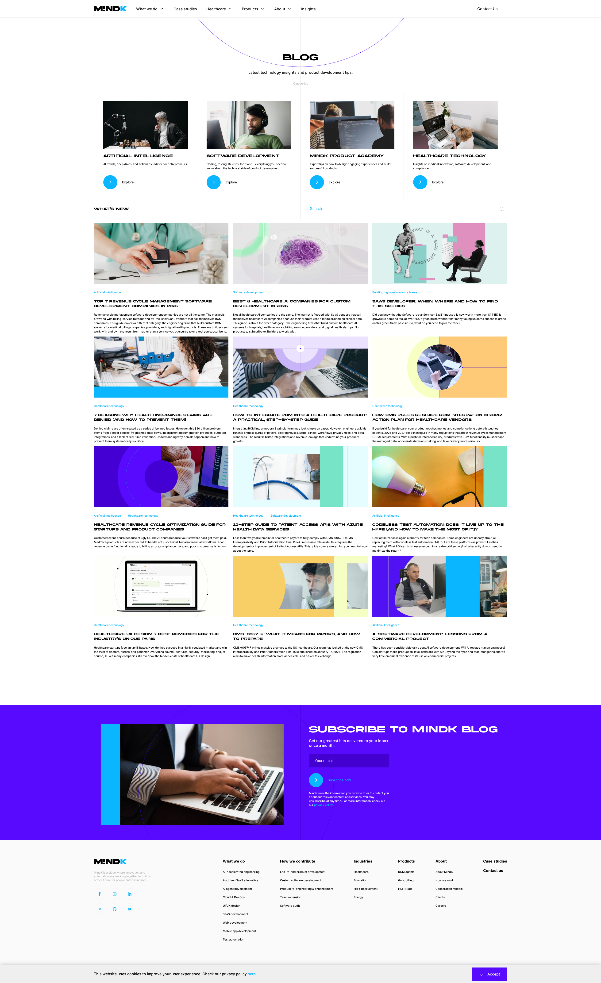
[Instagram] (114, 894)
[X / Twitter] (129, 909)
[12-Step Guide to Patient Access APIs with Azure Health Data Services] (300, 476)
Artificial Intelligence (107, 292)
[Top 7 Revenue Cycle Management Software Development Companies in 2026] (161, 253)
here (252, 973)
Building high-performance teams (394, 292)
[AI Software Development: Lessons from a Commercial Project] (439, 586)
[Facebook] (99, 894)
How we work (444, 880)
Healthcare (361, 872)
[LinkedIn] (129, 894)
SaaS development (235, 914)
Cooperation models (448, 888)
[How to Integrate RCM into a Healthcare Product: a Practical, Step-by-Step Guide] (300, 366)
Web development (235, 922)
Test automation (233, 939)
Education (360, 880)
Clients (440, 897)
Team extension (290, 897)
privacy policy (323, 805)
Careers (440, 905)
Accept (493, 974)
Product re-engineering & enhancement (306, 888)
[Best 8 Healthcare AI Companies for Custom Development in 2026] (300, 253)
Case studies (495, 861)
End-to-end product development (302, 872)
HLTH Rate (405, 888)
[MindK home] (110, 9)
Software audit (290, 905)
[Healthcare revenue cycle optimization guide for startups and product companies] (161, 476)
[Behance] (99, 909)
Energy (358, 897)
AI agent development (237, 888)
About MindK (444, 872)
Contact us (493, 870)
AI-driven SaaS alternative (240, 880)
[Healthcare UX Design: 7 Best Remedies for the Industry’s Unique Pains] (161, 586)
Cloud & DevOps (234, 897)
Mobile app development (239, 931)
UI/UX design (231, 905)
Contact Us (487, 8)
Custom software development (300, 880)
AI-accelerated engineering (241, 872)
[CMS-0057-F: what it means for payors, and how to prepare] (300, 586)
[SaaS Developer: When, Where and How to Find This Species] (439, 253)
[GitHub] (114, 909)
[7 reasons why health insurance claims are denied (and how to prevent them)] (161, 366)
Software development (248, 292)
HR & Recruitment (366, 888)
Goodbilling (405, 880)
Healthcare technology (109, 406)
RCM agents (406, 872)
